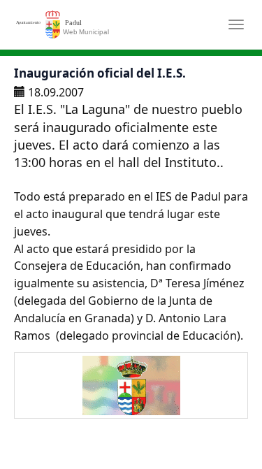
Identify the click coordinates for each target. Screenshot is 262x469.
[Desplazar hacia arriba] (217, 424)
